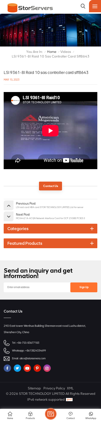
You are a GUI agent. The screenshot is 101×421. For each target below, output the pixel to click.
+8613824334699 (35, 350)
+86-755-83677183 (28, 342)
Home (51, 52)
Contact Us (50, 186)
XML (70, 388)
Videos (65, 52)
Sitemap (34, 388)
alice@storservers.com (33, 358)
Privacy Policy (54, 388)
